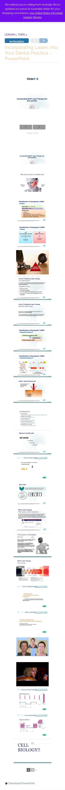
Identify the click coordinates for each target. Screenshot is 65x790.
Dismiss (37, 17)
